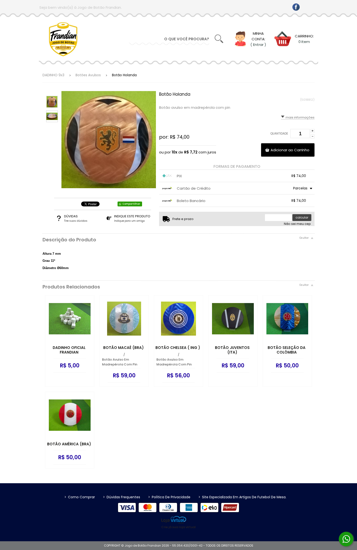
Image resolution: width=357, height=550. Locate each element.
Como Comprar (79, 497)
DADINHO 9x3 (53, 75)
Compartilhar (131, 204)
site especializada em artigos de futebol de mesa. (242, 497)
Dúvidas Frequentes (121, 497)
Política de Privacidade (169, 497)
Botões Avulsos (88, 75)
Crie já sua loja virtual (178, 527)
